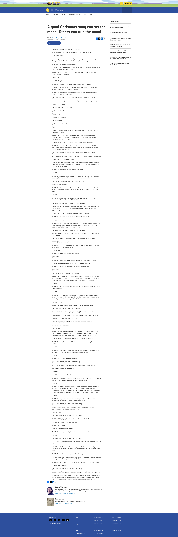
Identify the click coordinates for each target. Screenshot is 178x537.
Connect (84, 14)
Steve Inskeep (64, 38)
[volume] (52, 10)
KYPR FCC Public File (116, 520)
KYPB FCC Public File (98, 524)
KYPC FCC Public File (98, 527)
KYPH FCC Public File (98, 533)
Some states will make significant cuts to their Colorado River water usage (120, 58)
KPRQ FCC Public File (98, 520)
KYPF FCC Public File (98, 530)
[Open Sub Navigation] (49, 14)
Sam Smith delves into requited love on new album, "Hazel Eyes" (120, 45)
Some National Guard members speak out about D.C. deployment (120, 39)
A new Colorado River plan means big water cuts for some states (119, 26)
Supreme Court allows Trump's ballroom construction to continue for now (120, 51)
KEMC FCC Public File (80, 533)
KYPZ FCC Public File (116, 530)
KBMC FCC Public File (98, 517)
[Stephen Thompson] (50, 490)
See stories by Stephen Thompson (65, 493)
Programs (55, 14)
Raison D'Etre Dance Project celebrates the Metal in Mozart (119, 64)
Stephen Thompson (56, 38)
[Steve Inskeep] (50, 502)
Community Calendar (75, 14)
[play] (48, 10)
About (77, 527)
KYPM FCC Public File (116, 517)
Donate (128, 3)
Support (63, 14)
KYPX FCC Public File (116, 527)
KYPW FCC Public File (116, 524)
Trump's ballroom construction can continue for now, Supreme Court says (119, 33)
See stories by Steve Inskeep (63, 503)
